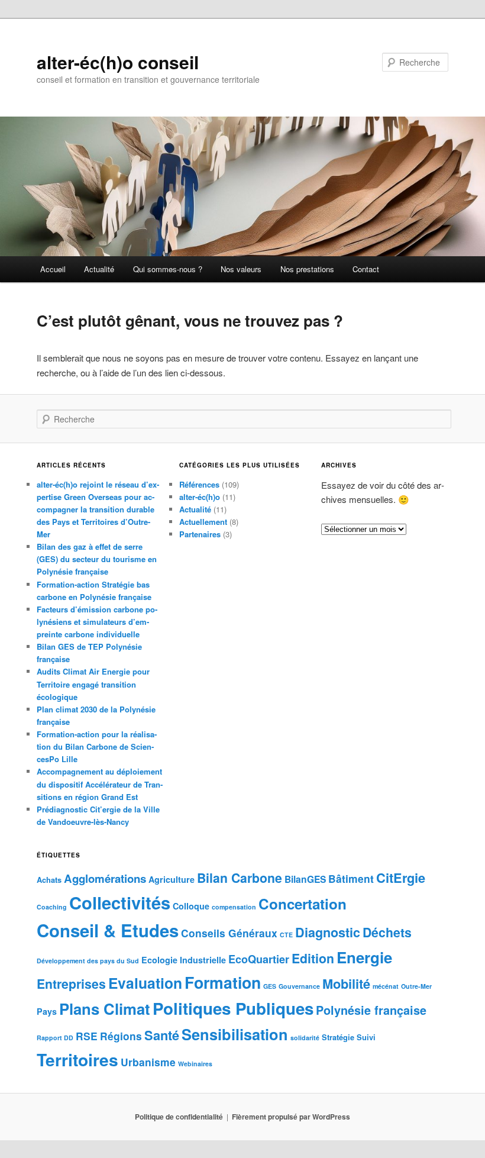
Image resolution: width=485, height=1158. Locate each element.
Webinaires (195, 1063)
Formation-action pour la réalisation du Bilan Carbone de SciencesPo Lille (97, 746)
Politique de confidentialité (179, 1116)
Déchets (387, 932)
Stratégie (338, 1037)
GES (269, 986)
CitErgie (400, 877)
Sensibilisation (235, 1034)
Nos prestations (307, 269)
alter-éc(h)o (199, 496)
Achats (49, 879)
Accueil (53, 269)
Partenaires (200, 534)
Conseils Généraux (229, 932)
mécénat (386, 986)
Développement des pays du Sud (88, 960)
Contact (366, 269)
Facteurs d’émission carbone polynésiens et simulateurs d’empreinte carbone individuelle (97, 622)
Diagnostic (327, 932)
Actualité (99, 269)
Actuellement (203, 521)
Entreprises (71, 983)
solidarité (304, 1037)
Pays (47, 1011)
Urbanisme (148, 1061)
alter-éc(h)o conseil (118, 62)
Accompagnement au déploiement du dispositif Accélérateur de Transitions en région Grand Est (100, 784)
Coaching (52, 906)
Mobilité (346, 983)
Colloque (191, 906)
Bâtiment (351, 878)
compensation (234, 906)
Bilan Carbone (239, 877)
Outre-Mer (416, 986)
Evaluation (145, 983)
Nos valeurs (241, 269)
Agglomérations (105, 878)
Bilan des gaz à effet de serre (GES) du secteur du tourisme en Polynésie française (97, 559)
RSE (87, 1035)
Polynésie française (371, 1010)
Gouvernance (299, 986)
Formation (223, 982)
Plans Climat (104, 1009)
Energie (364, 957)
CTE (286, 934)
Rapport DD (55, 1037)
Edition (313, 958)
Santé (161, 1034)
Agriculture (171, 879)
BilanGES (305, 879)
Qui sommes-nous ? (167, 269)
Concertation (302, 904)
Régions (121, 1035)
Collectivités (119, 902)
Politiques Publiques (233, 1008)
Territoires (77, 1059)
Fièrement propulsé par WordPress (291, 1116)
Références (199, 484)
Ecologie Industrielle (183, 960)
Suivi (366, 1037)
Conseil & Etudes (108, 930)
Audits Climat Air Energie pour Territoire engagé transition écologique (93, 684)
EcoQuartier (258, 959)
